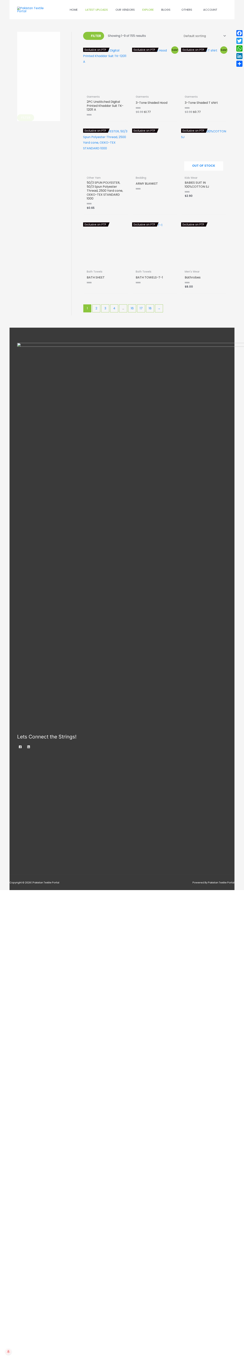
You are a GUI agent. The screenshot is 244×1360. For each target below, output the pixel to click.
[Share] (239, 64)
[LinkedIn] (239, 56)
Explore (148, 10)
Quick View (106, 89)
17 (141, 308)
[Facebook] (20, 747)
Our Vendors (125, 10)
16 (132, 308)
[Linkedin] (29, 747)
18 (150, 308)
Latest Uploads (96, 10)
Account (210, 10)
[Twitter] (239, 41)
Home (74, 10)
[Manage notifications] (8, 1352)
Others (186, 10)
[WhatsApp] (239, 48)
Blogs (165, 10)
